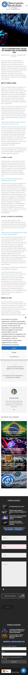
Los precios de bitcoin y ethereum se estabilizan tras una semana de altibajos (15, 366)
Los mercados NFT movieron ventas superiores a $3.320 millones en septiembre (13, 375)
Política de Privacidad (15, 672)
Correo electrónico (6, 542)
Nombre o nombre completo (9, 646)
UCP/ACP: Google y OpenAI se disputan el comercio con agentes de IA (17, 512)
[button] (25, 317)
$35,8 (15, 68)
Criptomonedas (14, 55)
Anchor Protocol (5, 272)
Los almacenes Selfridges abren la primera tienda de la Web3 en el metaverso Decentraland (17, 631)
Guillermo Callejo (5, 55)
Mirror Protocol (5, 237)
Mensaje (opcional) (6, 560)
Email (3, 651)
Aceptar (14, 348)
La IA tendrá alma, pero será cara (16, 506)
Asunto (3, 551)
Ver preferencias (14, 356)
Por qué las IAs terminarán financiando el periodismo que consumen (16, 522)
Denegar (14, 352)
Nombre (3, 534)
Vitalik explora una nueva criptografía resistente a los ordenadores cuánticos (17, 517)
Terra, (2, 87)
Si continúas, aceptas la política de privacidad (12, 657)
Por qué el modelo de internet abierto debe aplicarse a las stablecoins (16, 636)
